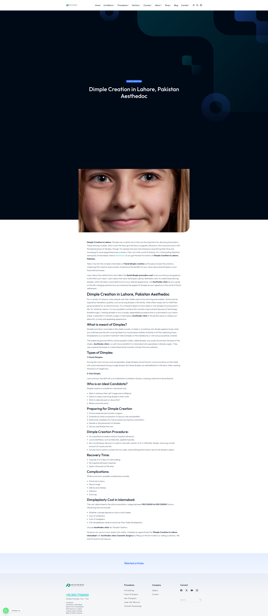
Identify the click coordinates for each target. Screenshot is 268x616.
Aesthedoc (120, 255)
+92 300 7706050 (77, 595)
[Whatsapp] (6, 610)
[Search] (200, 599)
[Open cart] (201, 5)
